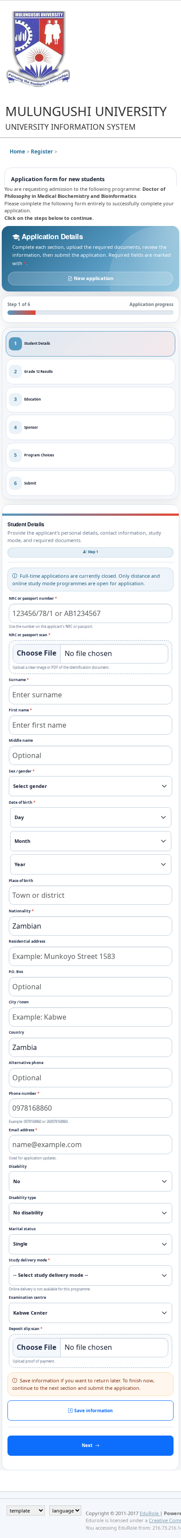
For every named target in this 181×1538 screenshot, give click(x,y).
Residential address (27, 941)
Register (42, 151)
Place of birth (21, 880)
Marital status (22, 1228)
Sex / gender (22, 771)
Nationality (21, 910)
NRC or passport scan (30, 634)
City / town (19, 1001)
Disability (18, 1166)
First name (20, 709)
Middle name (21, 740)
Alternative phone (26, 1062)
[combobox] (91, 926)
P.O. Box (16, 971)
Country (16, 1032)
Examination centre (27, 1297)
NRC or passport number (33, 598)
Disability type (22, 1197)
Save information (93, 1410)
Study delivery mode (29, 1259)
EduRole (150, 1513)
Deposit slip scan (26, 1328)
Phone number (24, 1093)
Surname (19, 679)
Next (87, 1445)
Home (17, 151)
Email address (23, 1129)
